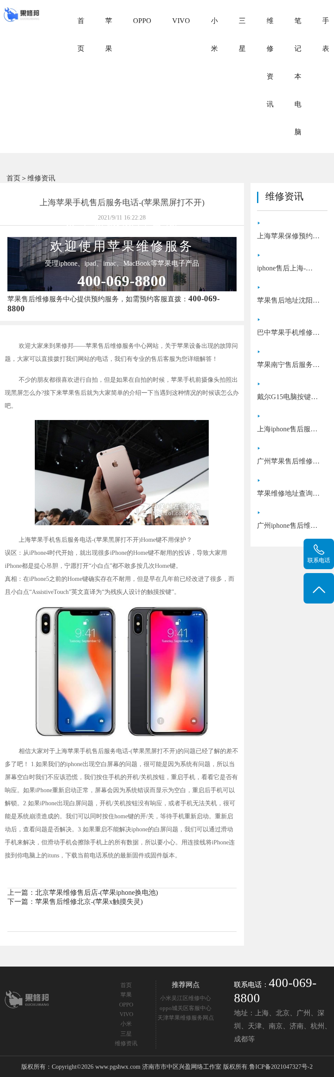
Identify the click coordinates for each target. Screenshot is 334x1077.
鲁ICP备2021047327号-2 (281, 1066)
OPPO (142, 20)
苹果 (108, 34)
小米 (214, 34)
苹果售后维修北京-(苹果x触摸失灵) (89, 901)
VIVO (181, 20)
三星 (242, 34)
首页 (80, 34)
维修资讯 (270, 62)
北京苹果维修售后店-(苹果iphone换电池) (96, 892)
